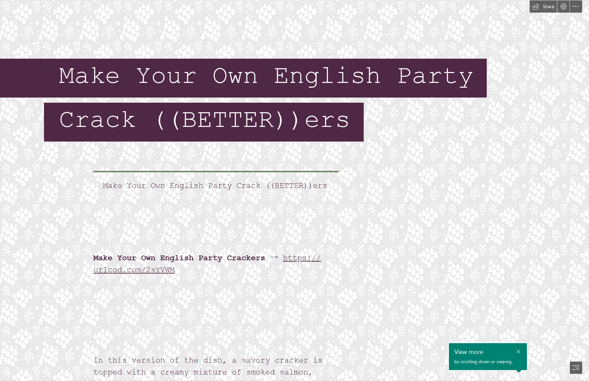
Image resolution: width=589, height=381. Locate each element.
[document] (294, 190)
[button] (543, 6)
